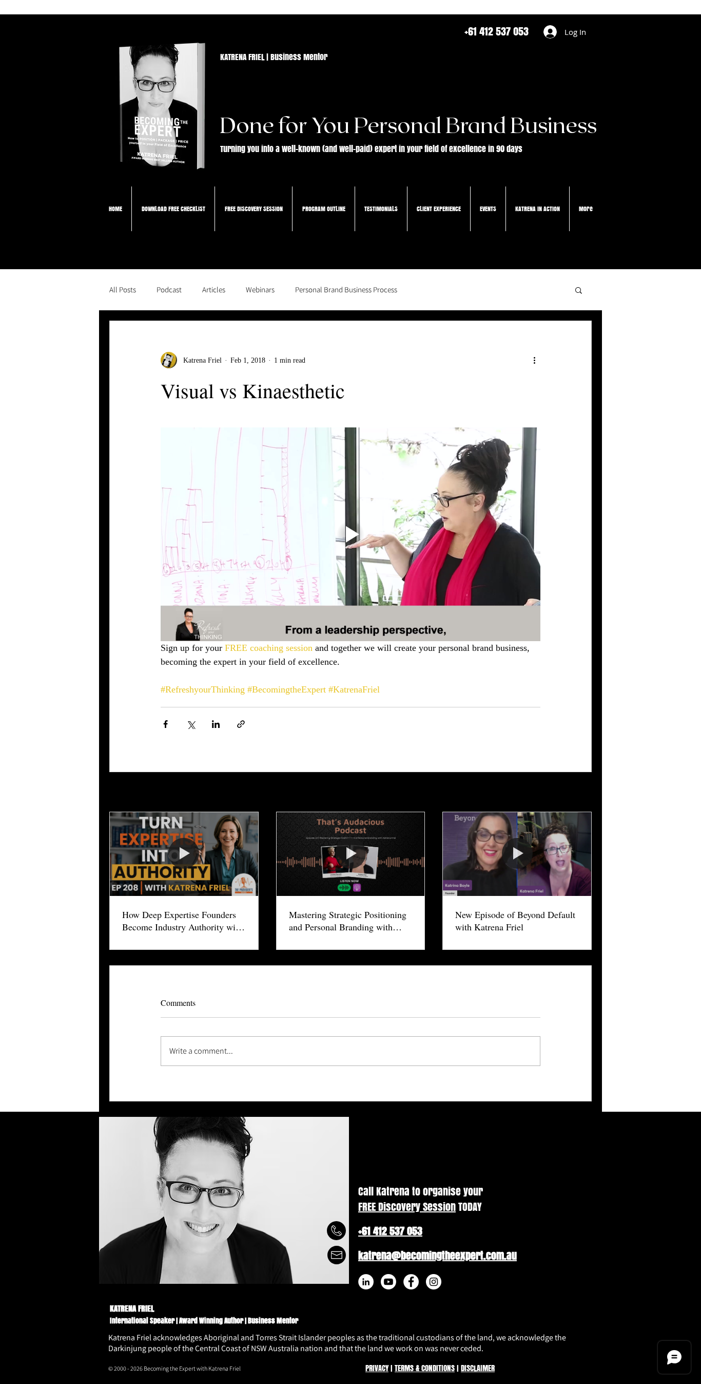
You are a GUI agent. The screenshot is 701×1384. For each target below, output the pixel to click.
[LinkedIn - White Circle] (366, 1281)
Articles (213, 289)
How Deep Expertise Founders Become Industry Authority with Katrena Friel (182, 920)
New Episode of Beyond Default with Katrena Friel (515, 920)
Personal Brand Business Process (346, 289)
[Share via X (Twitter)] (191, 724)
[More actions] (534, 360)
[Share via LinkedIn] (216, 724)
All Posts (122, 289)
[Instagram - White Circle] (433, 1281)
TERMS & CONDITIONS (425, 1368)
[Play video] (350, 534)
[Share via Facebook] (165, 724)
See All (581, 793)
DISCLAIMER (478, 1368)
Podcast (169, 289)
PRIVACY (376, 1368)
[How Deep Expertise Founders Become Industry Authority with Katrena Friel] (184, 853)
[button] (578, 290)
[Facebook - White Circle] (411, 1281)
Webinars (260, 289)
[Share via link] (241, 724)
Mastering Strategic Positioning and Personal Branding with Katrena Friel (347, 920)
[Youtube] (388, 1281)
